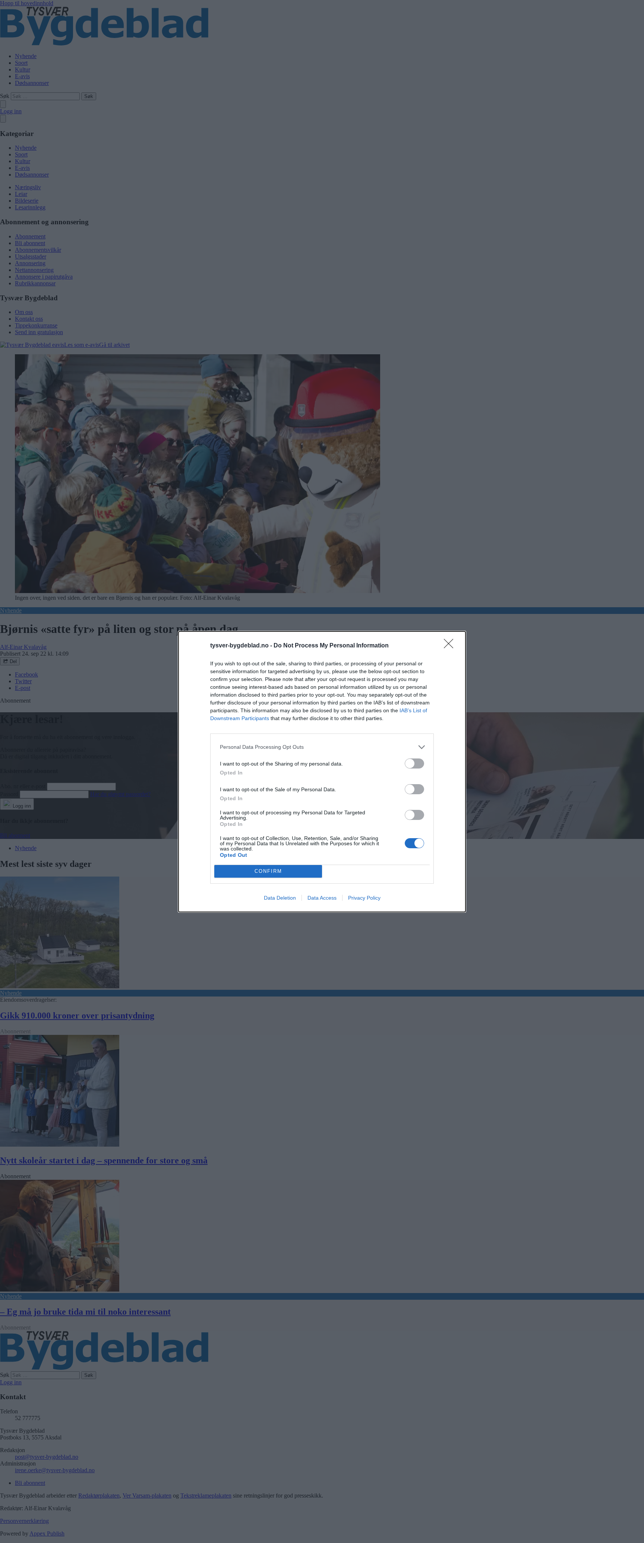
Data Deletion (280, 898)
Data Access (322, 898)
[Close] (451, 646)
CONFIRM (268, 871)
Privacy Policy (364, 898)
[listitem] (322, 747)
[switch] (414, 763)
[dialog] (322, 771)
